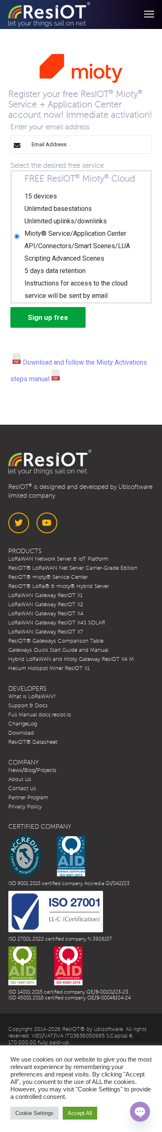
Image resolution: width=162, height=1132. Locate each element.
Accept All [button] (80, 1113)
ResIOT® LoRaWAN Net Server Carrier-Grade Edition (72, 568)
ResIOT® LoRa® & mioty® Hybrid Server (58, 586)
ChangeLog (22, 724)
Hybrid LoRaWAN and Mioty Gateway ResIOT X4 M (71, 659)
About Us (19, 779)
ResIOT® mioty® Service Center (48, 577)
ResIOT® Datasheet (32, 742)
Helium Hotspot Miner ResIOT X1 (49, 668)
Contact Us (22, 788)
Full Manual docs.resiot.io (39, 715)
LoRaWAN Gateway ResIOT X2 (45, 604)
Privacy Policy (25, 807)
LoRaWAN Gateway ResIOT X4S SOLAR (56, 623)
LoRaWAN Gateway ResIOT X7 (45, 632)
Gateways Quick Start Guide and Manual (58, 650)
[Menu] (145, 14)
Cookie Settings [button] (34, 1113)
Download (21, 733)
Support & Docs (28, 706)
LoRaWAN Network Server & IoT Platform (58, 559)
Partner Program (28, 798)
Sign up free (48, 317)
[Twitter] (18, 523)
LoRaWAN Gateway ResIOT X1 (45, 595)
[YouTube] (47, 523)
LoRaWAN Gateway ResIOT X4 (45, 614)
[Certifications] (46, 856)
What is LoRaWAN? (32, 696)
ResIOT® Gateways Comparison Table (55, 641)
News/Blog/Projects (32, 770)
